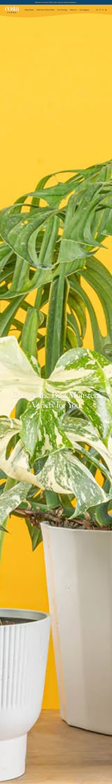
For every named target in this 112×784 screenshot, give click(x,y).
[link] (12, 9)
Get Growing (62, 10)
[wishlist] (99, 9)
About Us (73, 9)
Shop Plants (29, 9)
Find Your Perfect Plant (46, 10)
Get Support (84, 9)
